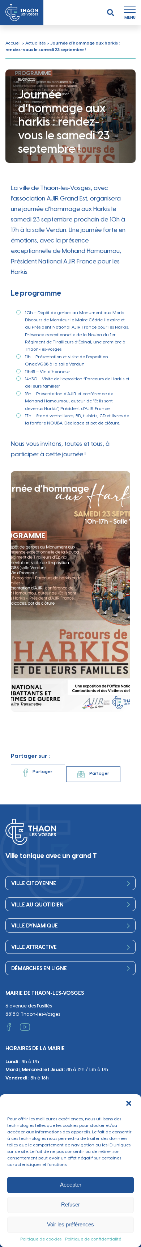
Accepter (70, 1185)
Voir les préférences (70, 1224)
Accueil (13, 43)
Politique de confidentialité (93, 1239)
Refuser (70, 1204)
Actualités (35, 43)
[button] (129, 1104)
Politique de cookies (40, 1239)
